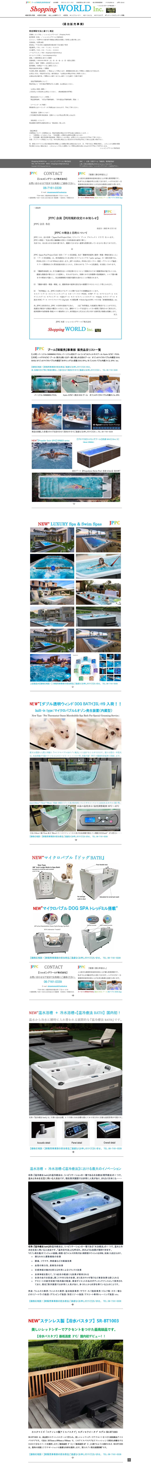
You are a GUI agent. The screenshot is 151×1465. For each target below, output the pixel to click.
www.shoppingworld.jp (49, 55)
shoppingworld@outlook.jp (54, 52)
